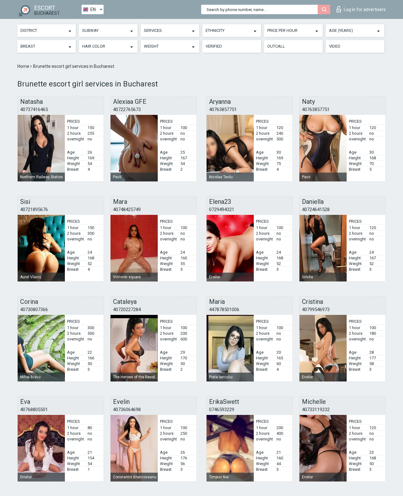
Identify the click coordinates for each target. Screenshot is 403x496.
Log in (365, 9)
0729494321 (221, 209)
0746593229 (221, 409)
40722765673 (127, 109)
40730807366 (34, 309)
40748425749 (127, 209)
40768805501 (34, 409)
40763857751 (223, 109)
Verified (214, 46)
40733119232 (316, 409)
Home (23, 66)
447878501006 (224, 309)
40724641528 (316, 209)
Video (334, 46)
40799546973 (316, 309)
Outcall (276, 46)
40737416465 (34, 109)
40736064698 (127, 409)
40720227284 (127, 309)
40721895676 (34, 209)
